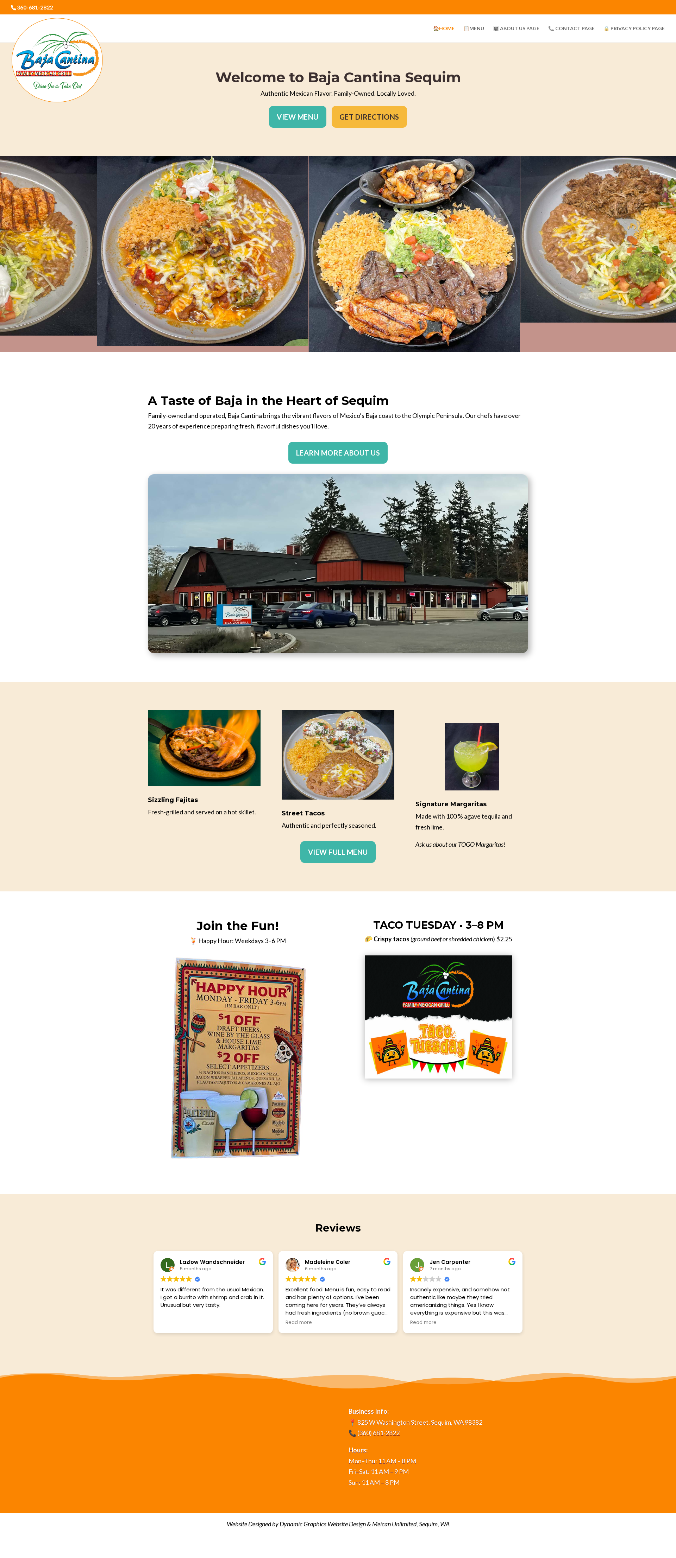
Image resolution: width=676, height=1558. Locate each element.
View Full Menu (338, 852)
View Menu (298, 117)
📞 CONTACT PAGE (571, 28)
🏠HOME (444, 28)
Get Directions (369, 117)
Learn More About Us (338, 453)
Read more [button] (299, 1322)
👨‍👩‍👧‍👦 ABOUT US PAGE (516, 28)
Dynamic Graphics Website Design (323, 1524)
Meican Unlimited (394, 1524)
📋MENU (473, 28)
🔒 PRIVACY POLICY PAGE (634, 28)
